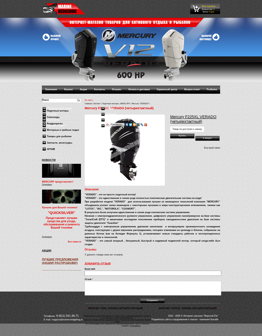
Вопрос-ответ (192, 89)
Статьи (51, 114)
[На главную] (64, 9)
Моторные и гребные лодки (63, 130)
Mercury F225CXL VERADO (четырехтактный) (188, 308)
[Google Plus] (146, 124)
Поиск (46, 100)
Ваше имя (90, 269)
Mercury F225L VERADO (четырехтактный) (115, 308)
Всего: (206, 12)
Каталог (68, 89)
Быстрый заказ (212, 147)
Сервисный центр (167, 89)
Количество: (207, 9)
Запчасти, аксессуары (59, 142)
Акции (83, 89)
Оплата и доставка (139, 89)
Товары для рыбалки (59, 136)
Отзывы (116, 89)
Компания (51, 89)
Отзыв (89, 279)
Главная (88, 103)
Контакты (99, 89)
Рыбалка (212, 89)
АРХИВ (51, 149)
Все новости (74, 241)
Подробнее (47, 184)
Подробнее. (135, 326)
